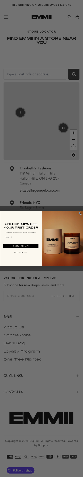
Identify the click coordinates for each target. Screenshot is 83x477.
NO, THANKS (20, 253)
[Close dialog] (80, 213)
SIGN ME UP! (20, 246)
